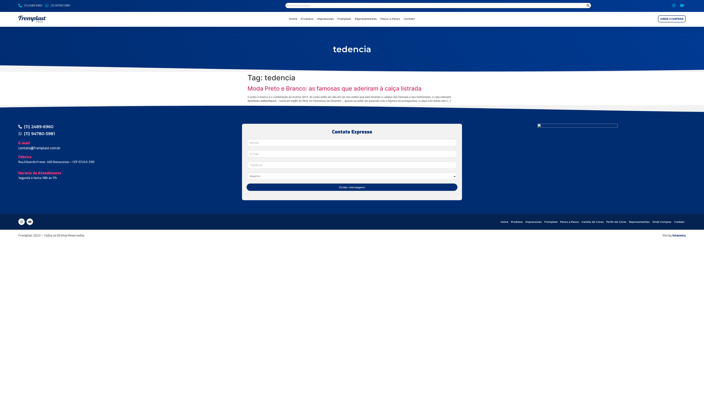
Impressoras (325, 19)
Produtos (307, 19)
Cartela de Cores (593, 221)
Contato (409, 19)
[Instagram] (673, 5)
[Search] (588, 5)
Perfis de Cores (616, 221)
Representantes (366, 19)
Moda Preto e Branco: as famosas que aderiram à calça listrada (334, 88)
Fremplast (344, 19)
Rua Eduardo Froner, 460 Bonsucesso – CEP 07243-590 (56, 162)
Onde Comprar (662, 221)
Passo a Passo (390, 19)
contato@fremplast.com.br (39, 148)
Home (293, 19)
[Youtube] (682, 5)
